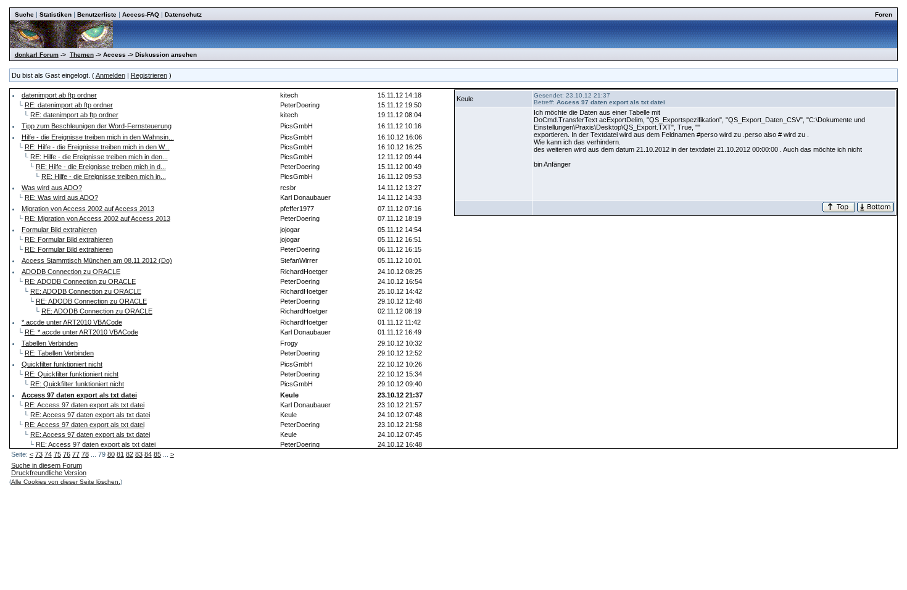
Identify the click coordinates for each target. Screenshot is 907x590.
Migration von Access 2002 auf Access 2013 (88, 208)
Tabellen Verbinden (50, 343)
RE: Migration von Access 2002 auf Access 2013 (97, 218)
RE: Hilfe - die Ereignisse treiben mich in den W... (97, 147)
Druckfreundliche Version (48, 472)
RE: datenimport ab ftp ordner (69, 105)
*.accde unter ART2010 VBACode (72, 322)
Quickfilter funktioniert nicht (62, 364)
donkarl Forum (37, 54)
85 (157, 454)
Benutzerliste (97, 14)
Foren (883, 14)
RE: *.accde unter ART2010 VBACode (81, 332)
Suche (24, 14)
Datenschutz (183, 14)
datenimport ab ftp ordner (59, 95)
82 (129, 454)
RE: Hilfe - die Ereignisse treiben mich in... (103, 176)
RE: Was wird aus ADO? (61, 197)
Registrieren (149, 75)
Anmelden (110, 75)
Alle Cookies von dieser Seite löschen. (65, 481)
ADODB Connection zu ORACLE (71, 271)
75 (57, 454)
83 (139, 454)
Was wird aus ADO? (52, 187)
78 (85, 454)
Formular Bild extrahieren (59, 229)
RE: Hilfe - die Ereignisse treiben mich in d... (101, 166)
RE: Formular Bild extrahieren (69, 239)
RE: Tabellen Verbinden (59, 353)
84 (148, 454)
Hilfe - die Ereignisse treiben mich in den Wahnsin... (98, 137)
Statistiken (55, 14)
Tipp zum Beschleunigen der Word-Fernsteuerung (97, 126)
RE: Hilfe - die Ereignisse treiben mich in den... (99, 156)
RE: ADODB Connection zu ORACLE (80, 281)
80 (111, 454)
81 (120, 454)
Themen (82, 54)
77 (76, 454)
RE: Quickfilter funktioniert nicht (71, 374)
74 (48, 454)
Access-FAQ (140, 14)
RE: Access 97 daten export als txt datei (84, 405)
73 (39, 454)
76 (66, 454)
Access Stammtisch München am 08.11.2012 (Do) (97, 260)
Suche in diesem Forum (46, 465)
